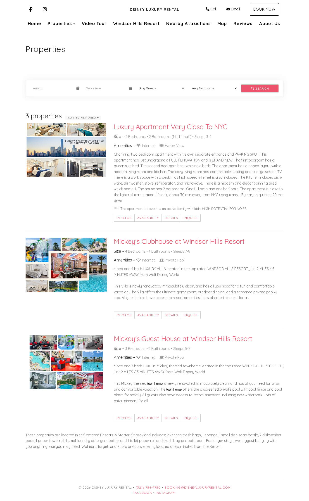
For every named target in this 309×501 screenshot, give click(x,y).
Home (34, 23)
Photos (124, 218)
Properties (60, 23)
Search (261, 88)
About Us (269, 23)
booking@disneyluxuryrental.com (197, 487)
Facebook (142, 493)
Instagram (165, 493)
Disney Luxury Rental (154, 9)
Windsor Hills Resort (136, 23)
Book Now (264, 9)
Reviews (242, 23)
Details (171, 218)
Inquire (191, 218)
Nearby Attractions (188, 23)
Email (235, 9)
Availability (148, 218)
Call (213, 9)
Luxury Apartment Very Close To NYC (170, 126)
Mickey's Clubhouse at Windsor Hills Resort (179, 241)
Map (222, 23)
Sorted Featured (82, 117)
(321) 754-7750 (148, 487)
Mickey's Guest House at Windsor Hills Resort (183, 338)
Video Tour (94, 23)
